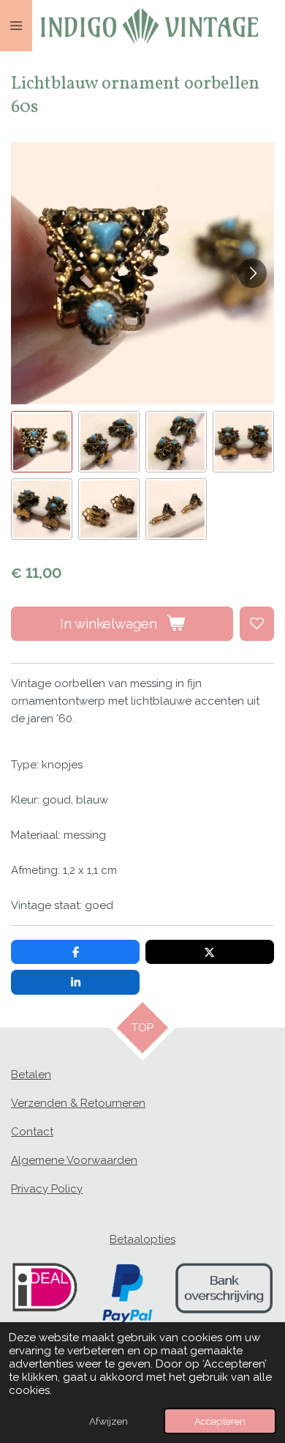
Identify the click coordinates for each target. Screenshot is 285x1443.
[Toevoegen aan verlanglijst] (257, 623)
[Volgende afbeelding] (252, 273)
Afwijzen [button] (108, 1421)
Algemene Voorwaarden (74, 1160)
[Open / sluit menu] (16, 25)
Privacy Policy (47, 1188)
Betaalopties (142, 1239)
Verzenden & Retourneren (78, 1103)
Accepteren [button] (220, 1421)
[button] (41, 441)
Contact (32, 1131)
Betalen (31, 1074)
